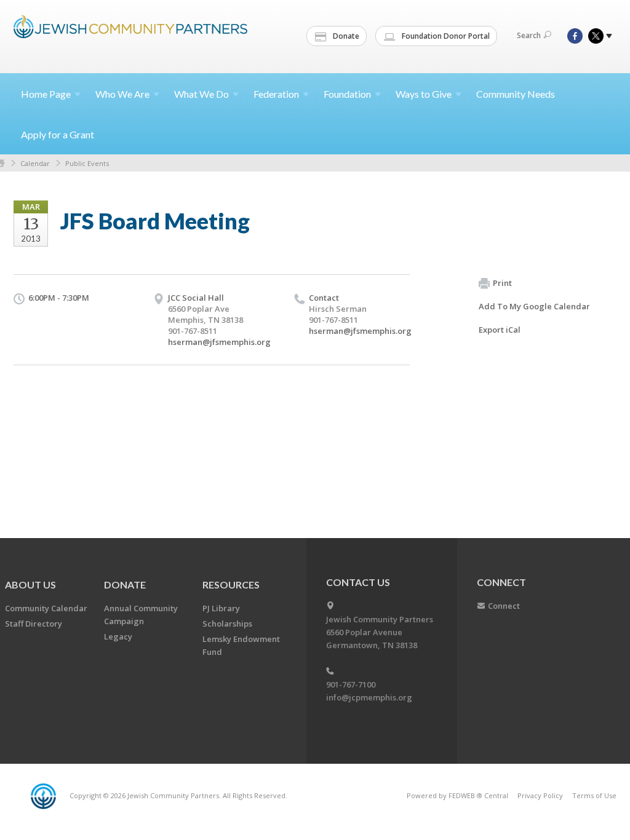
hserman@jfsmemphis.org (219, 341)
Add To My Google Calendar (534, 306)
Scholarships (227, 623)
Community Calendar (46, 608)
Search (529, 35)
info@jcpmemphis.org (369, 697)
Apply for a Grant (57, 134)
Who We (122, 94)
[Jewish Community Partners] (130, 35)
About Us (30, 584)
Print (502, 282)
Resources (231, 584)
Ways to (424, 94)
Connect (504, 605)
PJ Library (221, 608)
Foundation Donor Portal (445, 36)
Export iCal (499, 329)
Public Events (87, 163)
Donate (345, 36)
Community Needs (515, 94)
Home (46, 94)
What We (201, 94)
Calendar (35, 163)
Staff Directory (33, 623)
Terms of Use (594, 795)
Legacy (118, 636)
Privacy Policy (540, 795)
